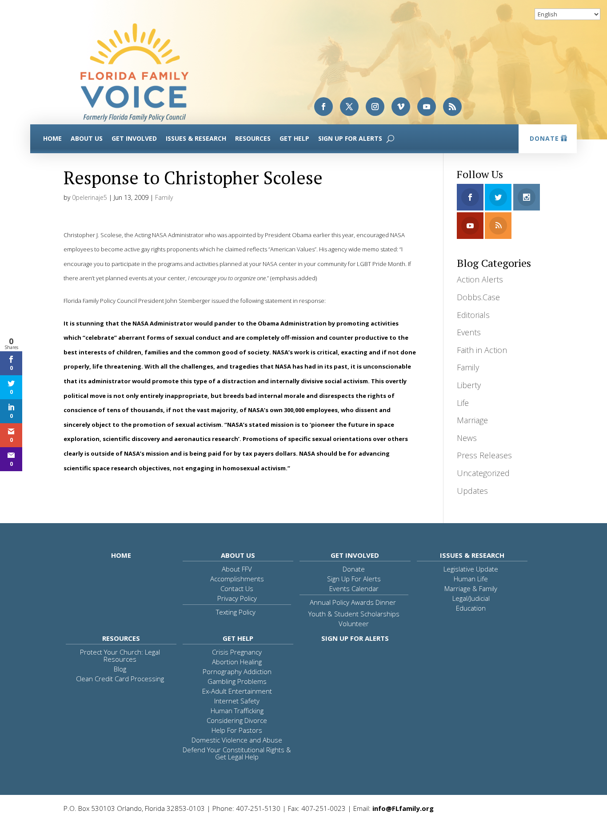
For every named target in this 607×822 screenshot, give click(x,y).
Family (164, 197)
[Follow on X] (349, 106)
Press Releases (484, 455)
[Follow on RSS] (452, 106)
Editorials (473, 315)
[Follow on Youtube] (426, 106)
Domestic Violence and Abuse (237, 739)
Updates (472, 490)
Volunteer (354, 623)
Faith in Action (482, 350)
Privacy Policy (237, 598)
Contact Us (236, 588)
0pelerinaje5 (89, 197)
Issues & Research (196, 138)
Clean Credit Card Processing (120, 678)
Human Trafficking (237, 710)
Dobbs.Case (478, 297)
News (467, 438)
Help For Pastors (237, 730)
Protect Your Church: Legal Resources (120, 655)
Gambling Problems (237, 681)
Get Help (294, 138)
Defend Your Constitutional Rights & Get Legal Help (237, 753)
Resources (253, 138)
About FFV (237, 568)
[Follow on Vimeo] (400, 106)
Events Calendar (354, 588)
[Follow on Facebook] (323, 106)
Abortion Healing (237, 661)
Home (52, 138)
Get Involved (134, 138)
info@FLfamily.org (403, 808)
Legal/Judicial (471, 598)
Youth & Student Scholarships (353, 613)
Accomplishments (237, 578)
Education (471, 608)
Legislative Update (470, 568)
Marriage (472, 420)
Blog (120, 668)
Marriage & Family (470, 588)
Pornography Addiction (237, 671)
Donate (544, 138)
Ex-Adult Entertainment (237, 691)
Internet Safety (237, 700)
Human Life (471, 578)
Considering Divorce (237, 720)
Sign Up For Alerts (350, 138)
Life (463, 402)
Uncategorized (483, 473)
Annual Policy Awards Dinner (353, 602)
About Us (87, 138)
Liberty (469, 385)
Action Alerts (480, 279)
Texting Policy (236, 612)
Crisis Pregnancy (237, 651)
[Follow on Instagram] (375, 106)
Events (469, 332)
